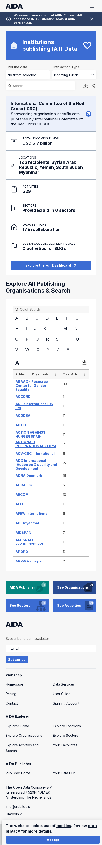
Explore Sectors (65, 735)
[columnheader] (36, 374)
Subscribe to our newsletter (27, 638)
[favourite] (87, 45)
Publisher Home (18, 773)
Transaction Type (66, 67)
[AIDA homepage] (14, 6)
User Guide (61, 694)
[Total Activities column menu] (84, 374)
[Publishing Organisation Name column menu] (55, 374)
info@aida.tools (18, 807)
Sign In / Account (66, 703)
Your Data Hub (64, 773)
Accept (53, 840)
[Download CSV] (84, 362)
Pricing (11, 694)
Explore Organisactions (24, 735)
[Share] (93, 86)
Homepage (14, 684)
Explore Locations (67, 726)
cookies (63, 825)
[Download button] (85, 86)
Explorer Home (17, 726)
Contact (12, 703)
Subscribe (17, 659)
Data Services (64, 684)
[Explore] (88, 114)
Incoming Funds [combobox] (66, 75)
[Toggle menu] (92, 6)
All (68, 349)
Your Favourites (65, 745)
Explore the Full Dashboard (48, 265)
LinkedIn (12, 814)
